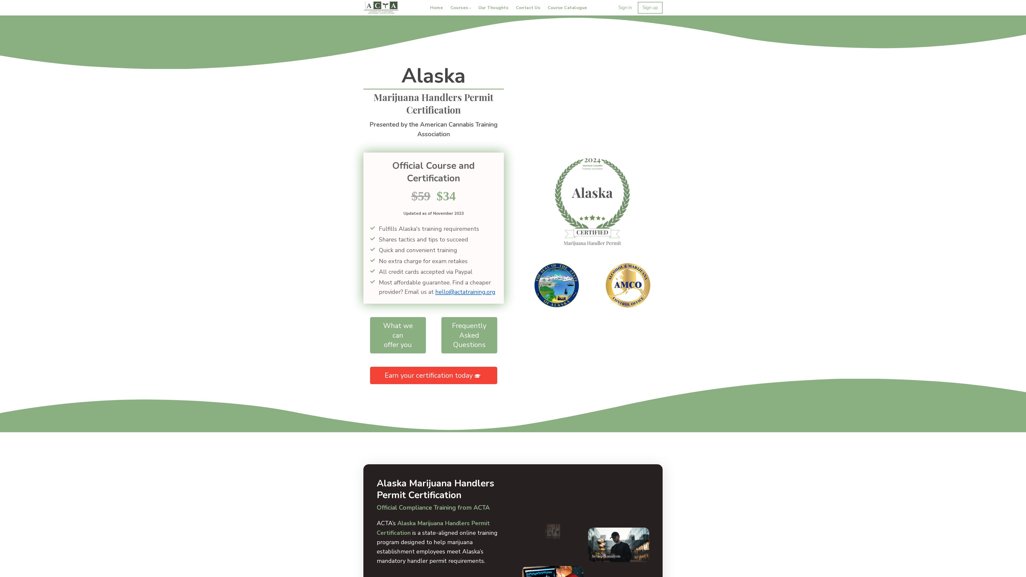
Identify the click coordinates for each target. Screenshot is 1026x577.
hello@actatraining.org (465, 292)
